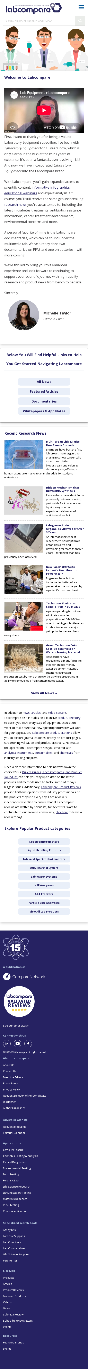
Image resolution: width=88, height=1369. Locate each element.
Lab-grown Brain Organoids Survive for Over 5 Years (65, 528)
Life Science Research (16, 1186)
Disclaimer (9, 1102)
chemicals (66, 753)
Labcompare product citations (52, 733)
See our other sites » (16, 1025)
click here (62, 812)
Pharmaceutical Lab (15, 1211)
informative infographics (51, 187)
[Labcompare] (33, 8)
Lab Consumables (14, 1248)
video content (57, 713)
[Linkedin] (8, 1043)
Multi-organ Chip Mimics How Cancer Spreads (63, 443)
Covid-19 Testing (13, 1150)
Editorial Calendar (14, 1133)
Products (8, 1278)
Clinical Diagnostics (15, 1162)
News (6, 1308)
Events (7, 1327)
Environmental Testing (17, 1168)
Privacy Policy (11, 1089)
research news (15, 204)
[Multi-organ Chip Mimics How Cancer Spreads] (23, 468)
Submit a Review (13, 1314)
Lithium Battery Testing (17, 1193)
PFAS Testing (11, 1205)
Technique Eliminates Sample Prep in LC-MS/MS (63, 605)
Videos (7, 1302)
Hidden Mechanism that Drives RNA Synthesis (62, 489)
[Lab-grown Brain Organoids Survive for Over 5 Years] (23, 552)
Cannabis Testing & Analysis (20, 1156)
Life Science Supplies (16, 1254)
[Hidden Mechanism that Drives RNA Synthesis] (23, 514)
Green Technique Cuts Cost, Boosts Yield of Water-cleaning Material (63, 648)
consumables (43, 753)
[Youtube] (19, 1043)
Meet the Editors (13, 1077)
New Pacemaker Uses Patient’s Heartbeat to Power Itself (62, 570)
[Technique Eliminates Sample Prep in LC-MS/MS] (23, 630)
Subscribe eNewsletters (18, 1320)
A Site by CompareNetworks (44, 976)
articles (36, 713)
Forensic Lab (11, 1180)
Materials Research (15, 1199)
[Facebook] (29, 1043)
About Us (8, 1065)
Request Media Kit (14, 1127)
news (26, 713)
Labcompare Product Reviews (61, 787)
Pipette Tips (10, 1260)
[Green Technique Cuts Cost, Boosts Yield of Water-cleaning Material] (23, 671)
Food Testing (11, 1174)
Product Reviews (13, 1290)
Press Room (10, 1083)
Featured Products (14, 1296)
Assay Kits (9, 1230)
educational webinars (20, 193)
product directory (69, 718)
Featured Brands (13, 1342)
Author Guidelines (14, 1108)
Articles (7, 1284)
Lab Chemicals (12, 1242)
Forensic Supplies (14, 1236)
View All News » (44, 693)
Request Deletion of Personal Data (24, 1095)
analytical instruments (18, 753)
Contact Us (9, 1071)
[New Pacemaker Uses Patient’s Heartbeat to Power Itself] (23, 593)
